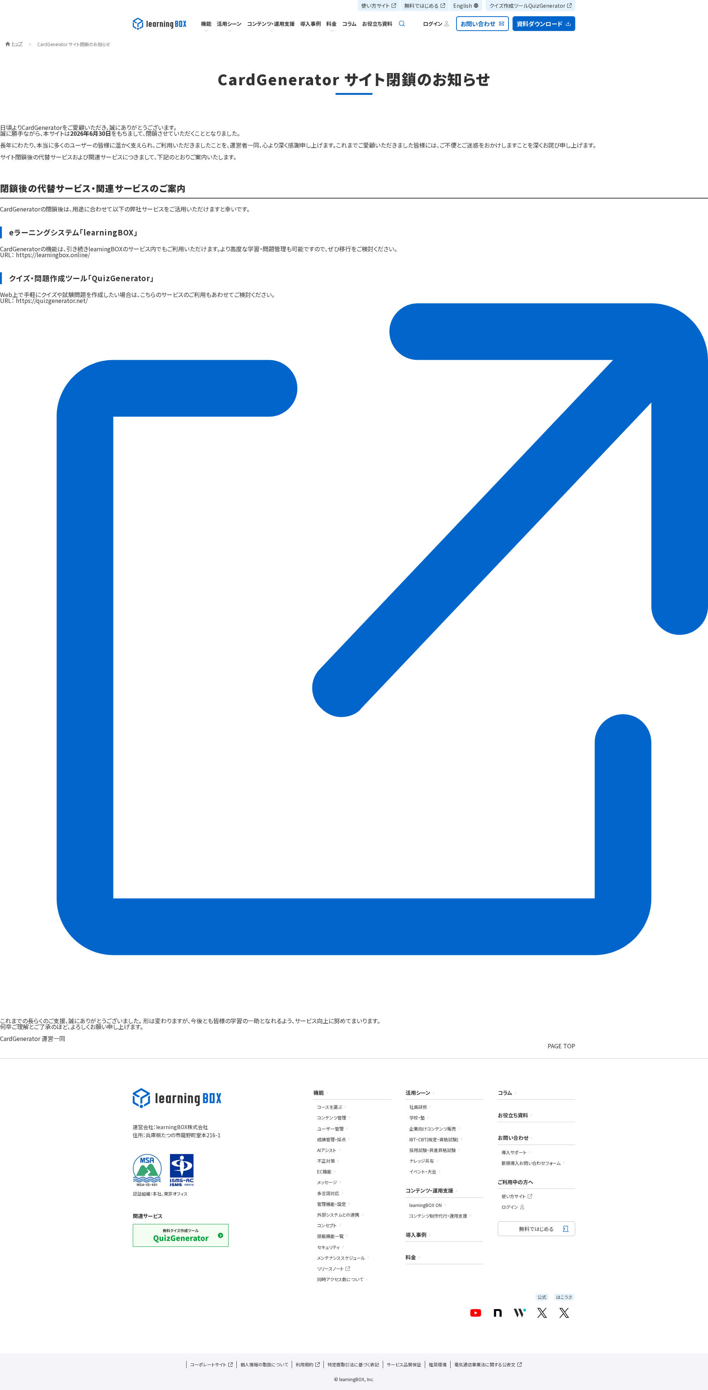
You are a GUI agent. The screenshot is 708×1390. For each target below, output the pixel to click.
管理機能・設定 (331, 1204)
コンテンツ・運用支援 (271, 23)
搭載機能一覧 (330, 1236)
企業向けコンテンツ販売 (432, 1128)
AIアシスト (326, 1150)
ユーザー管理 (330, 1128)
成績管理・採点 (331, 1139)
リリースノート (330, 1268)
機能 (206, 23)
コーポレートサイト (208, 1364)
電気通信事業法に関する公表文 (485, 1364)
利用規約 (304, 1364)
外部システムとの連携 (338, 1214)
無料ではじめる (421, 5)
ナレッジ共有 (421, 1161)
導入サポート (514, 1152)
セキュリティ (328, 1247)
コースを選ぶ (329, 1107)
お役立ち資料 (377, 23)
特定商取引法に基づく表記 (353, 1364)
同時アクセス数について (340, 1279)
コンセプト (327, 1225)
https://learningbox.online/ (53, 254)
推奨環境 (438, 1364)
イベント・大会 (422, 1171)
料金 (331, 23)
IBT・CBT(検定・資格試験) (433, 1139)
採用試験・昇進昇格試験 (432, 1150)
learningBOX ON (425, 1205)
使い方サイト (375, 5)
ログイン (510, 1207)
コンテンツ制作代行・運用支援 (438, 1216)
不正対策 (326, 1161)
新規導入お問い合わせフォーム (531, 1163)
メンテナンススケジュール (341, 1258)
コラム (349, 23)
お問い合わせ (478, 23)
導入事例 (310, 23)
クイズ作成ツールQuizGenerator (527, 5)
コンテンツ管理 (331, 1117)
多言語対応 (328, 1193)
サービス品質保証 (404, 1364)
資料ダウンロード (539, 23)
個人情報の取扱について (264, 1364)
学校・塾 (417, 1117)
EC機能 (324, 1171)
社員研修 (418, 1107)
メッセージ (327, 1182)
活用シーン (229, 23)
